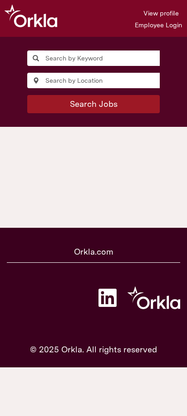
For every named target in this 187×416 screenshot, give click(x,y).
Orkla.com (93, 251)
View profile (161, 13)
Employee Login (158, 25)
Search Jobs (94, 104)
